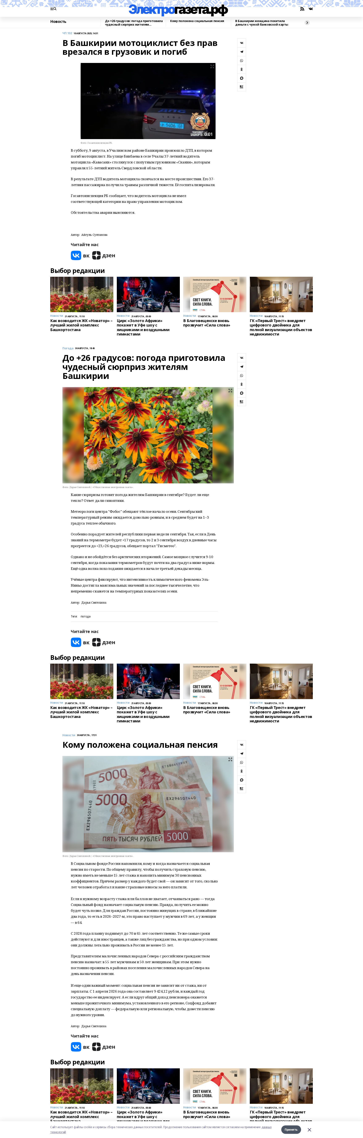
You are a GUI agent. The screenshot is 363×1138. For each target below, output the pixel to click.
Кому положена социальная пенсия (197, 21)
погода (85, 616)
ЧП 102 (67, 33)
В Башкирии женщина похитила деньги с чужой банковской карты (261, 22)
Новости (68, 735)
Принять (291, 1129)
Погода (67, 348)
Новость (58, 21)
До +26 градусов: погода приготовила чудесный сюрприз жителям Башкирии (134, 22)
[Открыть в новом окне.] (80, 255)
